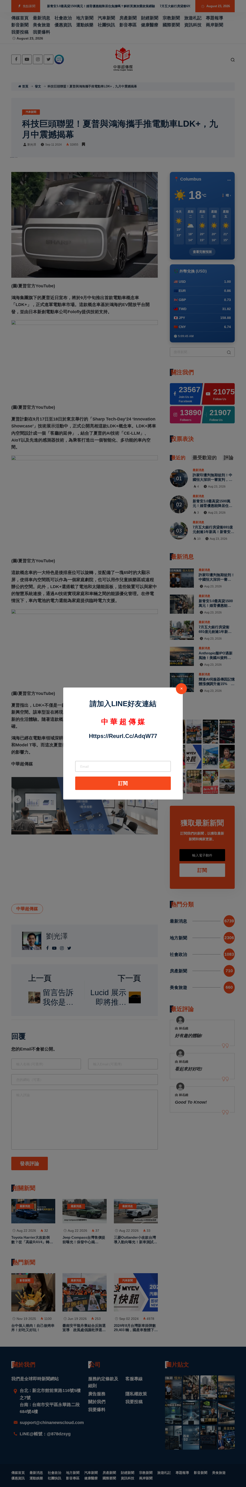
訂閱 (123, 783)
